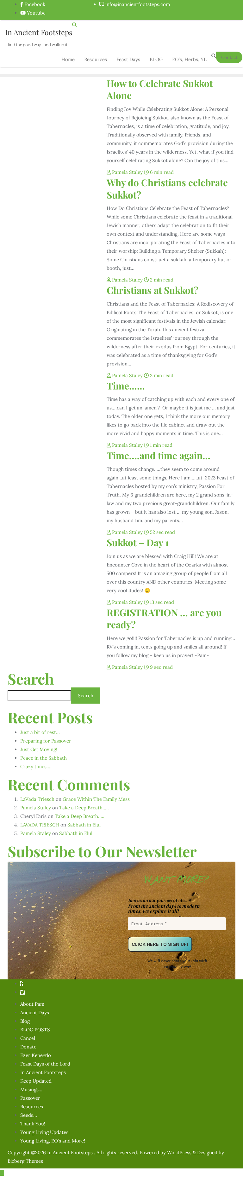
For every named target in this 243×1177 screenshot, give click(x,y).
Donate (28, 1047)
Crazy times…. (36, 766)
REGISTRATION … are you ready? (164, 618)
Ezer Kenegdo (35, 1055)
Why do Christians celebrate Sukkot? (167, 188)
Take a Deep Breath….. (84, 808)
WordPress (179, 1152)
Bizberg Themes (25, 1161)
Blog (25, 1021)
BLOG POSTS (35, 1030)
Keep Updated (36, 1081)
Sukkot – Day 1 (138, 542)
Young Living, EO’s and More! (52, 1141)
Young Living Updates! (45, 1132)
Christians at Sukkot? (152, 290)
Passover (30, 1098)
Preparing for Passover (45, 741)
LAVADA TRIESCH (39, 825)
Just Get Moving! (38, 749)
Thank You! (32, 1124)
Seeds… (28, 1115)
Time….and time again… (158, 455)
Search (31, 678)
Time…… (126, 385)
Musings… (31, 1089)
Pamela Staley (127, 172)
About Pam (32, 1004)
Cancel (27, 1038)
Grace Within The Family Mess (96, 799)
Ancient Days (34, 1012)
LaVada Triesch (37, 799)
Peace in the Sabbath (43, 758)
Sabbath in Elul (84, 825)
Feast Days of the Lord (45, 1064)
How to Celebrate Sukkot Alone (160, 89)
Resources (31, 1107)
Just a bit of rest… (40, 732)
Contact (229, 57)
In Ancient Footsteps (43, 1072)
